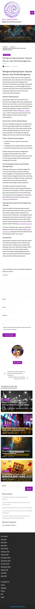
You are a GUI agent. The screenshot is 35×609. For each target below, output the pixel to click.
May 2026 (4, 542)
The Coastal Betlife (10, 19)
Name (4, 299)
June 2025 (4, 576)
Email (4, 307)
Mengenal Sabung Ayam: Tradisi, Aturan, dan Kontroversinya (16, 452)
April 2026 (4, 545)
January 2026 (5, 554)
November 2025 (6, 560)
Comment (6, 275)
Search (4, 485)
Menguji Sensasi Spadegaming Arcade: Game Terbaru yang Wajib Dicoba (15, 429)
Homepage (5, 46)
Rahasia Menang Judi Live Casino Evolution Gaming (17, 507)
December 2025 (5, 557)
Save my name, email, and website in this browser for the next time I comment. (17, 328)
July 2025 (3, 573)
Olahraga (12, 46)
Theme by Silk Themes (17, 606)
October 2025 (5, 563)
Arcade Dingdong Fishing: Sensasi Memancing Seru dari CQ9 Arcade (13, 475)
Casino (3, 585)
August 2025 (4, 570)
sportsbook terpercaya (25, 223)
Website (5, 315)
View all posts (17, 362)
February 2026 (5, 551)
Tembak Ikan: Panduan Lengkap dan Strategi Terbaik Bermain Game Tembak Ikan (15, 405)
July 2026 (3, 539)
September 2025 (6, 567)
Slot (2, 594)
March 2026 (4, 548)
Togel (2, 597)
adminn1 (7, 66)
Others (3, 591)
